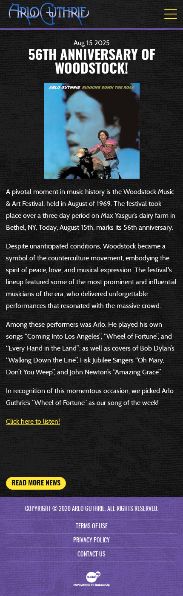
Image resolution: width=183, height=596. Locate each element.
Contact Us (91, 555)
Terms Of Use (92, 527)
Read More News (35, 483)
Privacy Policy (91, 541)
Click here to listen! (33, 421)
